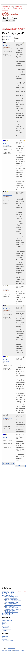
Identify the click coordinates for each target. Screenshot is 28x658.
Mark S (5, 143)
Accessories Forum (8, 613)
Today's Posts (22, 591)
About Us (4, 650)
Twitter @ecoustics (7, 640)
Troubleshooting (6, 627)
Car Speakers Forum (11, 606)
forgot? (8, 39)
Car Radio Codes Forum (12, 603)
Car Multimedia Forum (11, 602)
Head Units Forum (10, 610)
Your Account (6, 630)
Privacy (22, 650)
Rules (4, 625)
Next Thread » (20, 466)
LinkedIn (4, 639)
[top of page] (3, 42)
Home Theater (6, 8)
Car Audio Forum (7, 595)
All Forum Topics (7, 614)
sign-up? (9, 36)
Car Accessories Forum (11, 596)
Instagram (5, 638)
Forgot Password (7, 620)
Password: (6, 39)
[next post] (4, 42)
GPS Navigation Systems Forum (14, 609)
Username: (6, 36)
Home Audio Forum (8, 591)
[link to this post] (7, 42)
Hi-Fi (12, 6)
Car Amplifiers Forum (11, 598)
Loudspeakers (18, 6)
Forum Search (9, 21)
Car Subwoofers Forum (11, 607)
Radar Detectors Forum (11, 612)
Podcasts (5, 10)
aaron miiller (6, 289)
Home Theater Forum (8, 593)
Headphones (14, 8)
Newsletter (16, 650)
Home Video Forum (8, 592)
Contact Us (10, 650)
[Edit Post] (24, 43)
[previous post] (4, 140)
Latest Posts (6, 6)
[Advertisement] (14, 526)
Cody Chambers (7, 45)
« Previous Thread (9, 463)
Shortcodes (5, 626)
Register (4, 623)
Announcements (6, 629)
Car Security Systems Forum (13, 605)
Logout (4, 622)
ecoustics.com (11, 648)
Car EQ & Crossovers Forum (13, 600)
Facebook (5, 636)
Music (20, 8)
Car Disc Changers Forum (12, 599)
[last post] (5, 42)
